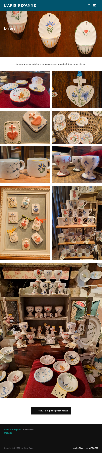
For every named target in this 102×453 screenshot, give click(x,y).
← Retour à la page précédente (51, 410)
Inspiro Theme (79, 448)
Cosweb (8, 433)
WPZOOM (93, 448)
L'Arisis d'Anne (20, 5)
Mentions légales (12, 429)
